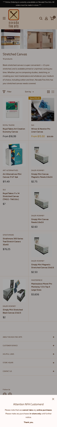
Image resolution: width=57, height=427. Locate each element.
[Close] (53, 399)
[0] (52, 18)
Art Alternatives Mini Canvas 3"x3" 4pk (12, 175)
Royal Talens (8, 125)
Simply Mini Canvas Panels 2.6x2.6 (40, 221)
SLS (32, 125)
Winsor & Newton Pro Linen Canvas (40, 130)
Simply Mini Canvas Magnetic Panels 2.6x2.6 (41, 175)
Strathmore (8, 235)
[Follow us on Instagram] (10, 394)
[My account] (46, 18)
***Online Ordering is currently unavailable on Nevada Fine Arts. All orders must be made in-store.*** (28, 3)
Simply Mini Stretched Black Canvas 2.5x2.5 (13, 311)
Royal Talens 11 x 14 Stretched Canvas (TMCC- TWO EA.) (11, 196)
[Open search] (40, 18)
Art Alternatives (10, 170)
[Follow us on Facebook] (5, 394)
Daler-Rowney (37, 170)
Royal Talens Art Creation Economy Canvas (14, 130)
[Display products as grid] (48, 92)
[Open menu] (4, 18)
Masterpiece (36, 280)
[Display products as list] (53, 92)
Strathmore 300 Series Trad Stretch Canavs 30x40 (13, 241)
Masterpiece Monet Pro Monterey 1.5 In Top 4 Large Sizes (41, 287)
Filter (9, 92)
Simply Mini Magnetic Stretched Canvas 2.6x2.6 (42, 266)
